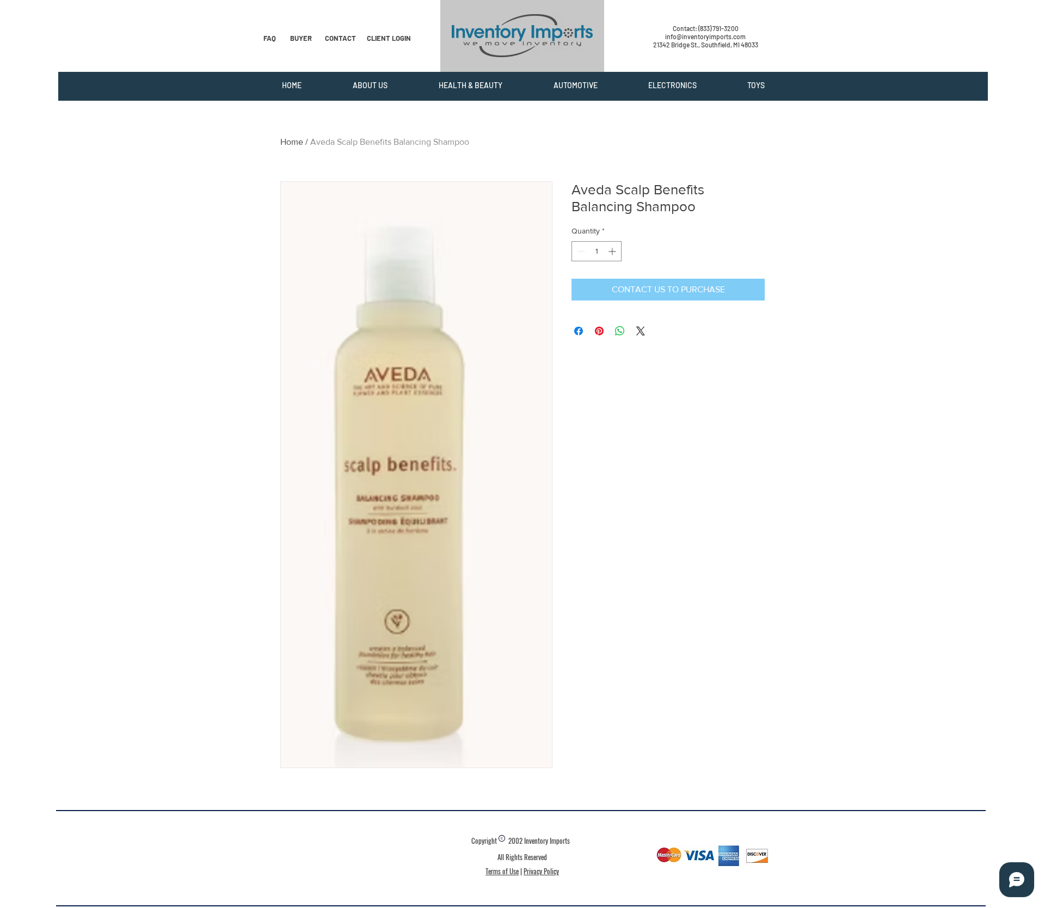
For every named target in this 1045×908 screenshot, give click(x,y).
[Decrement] (580, 251)
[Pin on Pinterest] (599, 331)
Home (291, 141)
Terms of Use (502, 871)
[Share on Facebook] (578, 331)
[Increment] (613, 251)
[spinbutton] (596, 251)
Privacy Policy (541, 871)
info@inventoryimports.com (705, 36)
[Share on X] (640, 331)
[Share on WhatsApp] (619, 331)
